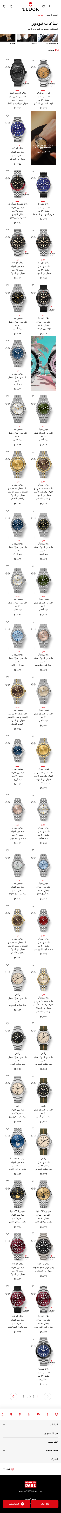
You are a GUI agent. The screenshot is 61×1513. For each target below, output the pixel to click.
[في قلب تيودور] (30, 1433)
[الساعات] (30, 1424)
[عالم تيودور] (30, 1442)
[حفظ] (32, 60)
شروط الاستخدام (30, 1499)
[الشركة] (30, 1459)
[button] (50, 6)
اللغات (8, 1469)
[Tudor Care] (30, 1450)
